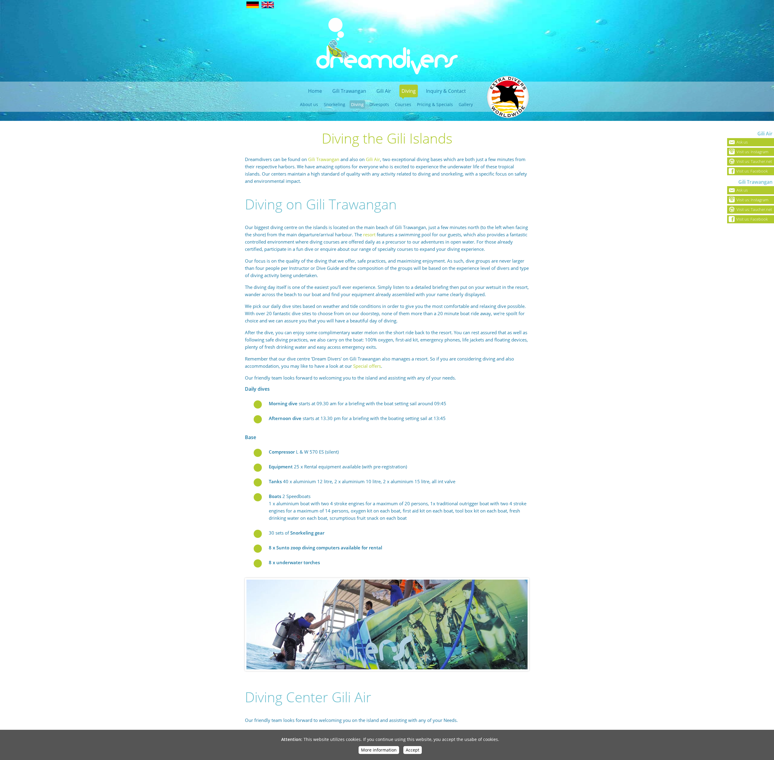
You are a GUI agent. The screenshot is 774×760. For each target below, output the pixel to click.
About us (309, 104)
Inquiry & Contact (446, 91)
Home (315, 91)
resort (369, 234)
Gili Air (383, 91)
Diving (409, 91)
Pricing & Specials (435, 104)
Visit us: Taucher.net (754, 161)
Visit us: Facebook (752, 171)
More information (379, 750)
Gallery (466, 104)
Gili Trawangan (349, 91)
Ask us (742, 142)
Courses (403, 104)
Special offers (367, 366)
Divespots (379, 104)
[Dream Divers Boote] (387, 624)
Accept (412, 750)
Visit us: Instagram (752, 151)
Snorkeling (334, 104)
